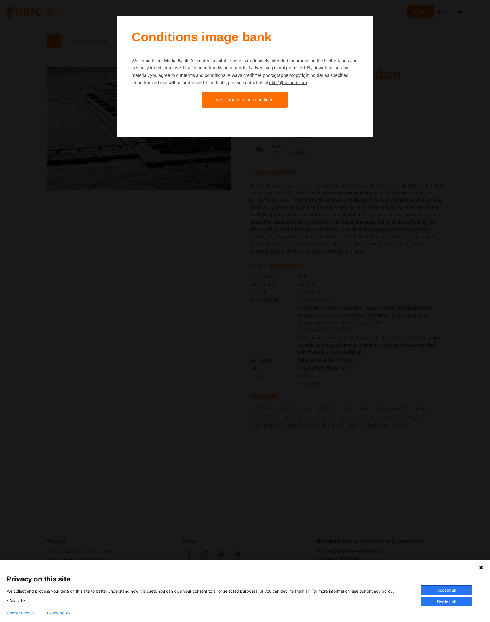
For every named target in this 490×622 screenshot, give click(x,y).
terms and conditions (204, 75)
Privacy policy (58, 613)
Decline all (446, 601)
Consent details (21, 613)
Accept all (446, 590)
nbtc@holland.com (288, 82)
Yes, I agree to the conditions (244, 99)
